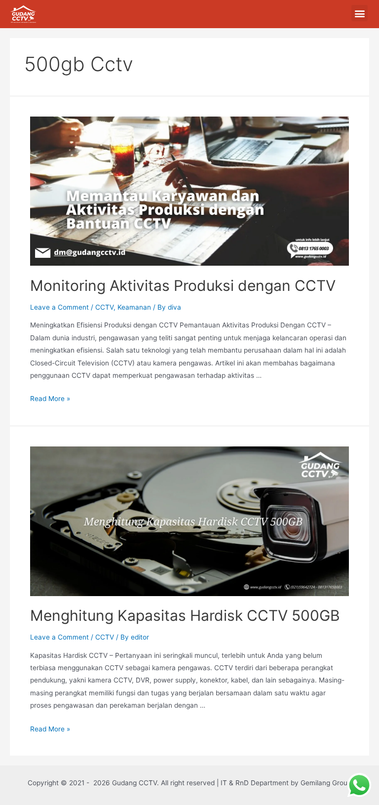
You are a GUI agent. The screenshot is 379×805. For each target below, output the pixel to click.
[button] (359, 13)
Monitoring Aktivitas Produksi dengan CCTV (183, 285)
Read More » (50, 398)
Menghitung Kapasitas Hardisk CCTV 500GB (185, 615)
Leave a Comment (59, 307)
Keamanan (134, 307)
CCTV (104, 307)
